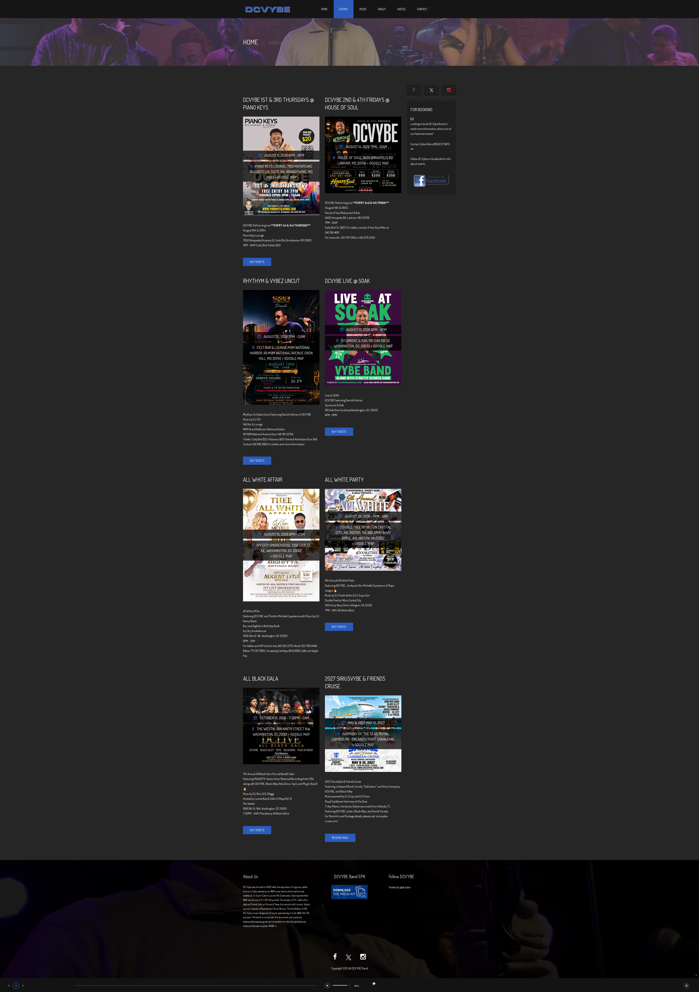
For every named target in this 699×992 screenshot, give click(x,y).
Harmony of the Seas (360, 733)
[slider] (342, 985)
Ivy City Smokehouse (273, 545)
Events (343, 9)
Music (363, 9)
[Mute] (327, 985)
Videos (401, 9)
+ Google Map (286, 177)
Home (324, 9)
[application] (349, 985)
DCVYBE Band (360, 968)
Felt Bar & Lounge (252, 424)
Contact (422, 9)
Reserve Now (340, 838)
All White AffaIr (262, 479)
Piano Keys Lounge (270, 166)
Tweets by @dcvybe (399, 887)
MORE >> (273, 926)
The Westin (266, 728)
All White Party (344, 479)
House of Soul (350, 157)
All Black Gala (260, 678)
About (382, 9)
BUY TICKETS (257, 262)
